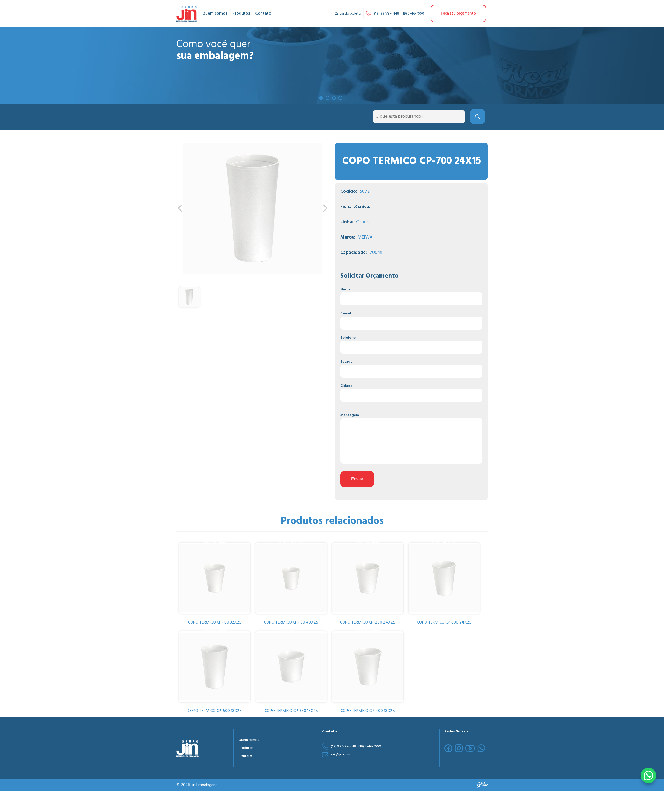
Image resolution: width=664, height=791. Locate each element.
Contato (263, 13)
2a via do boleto (348, 14)
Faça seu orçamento (458, 13)
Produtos (241, 13)
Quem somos (214, 13)
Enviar (357, 479)
